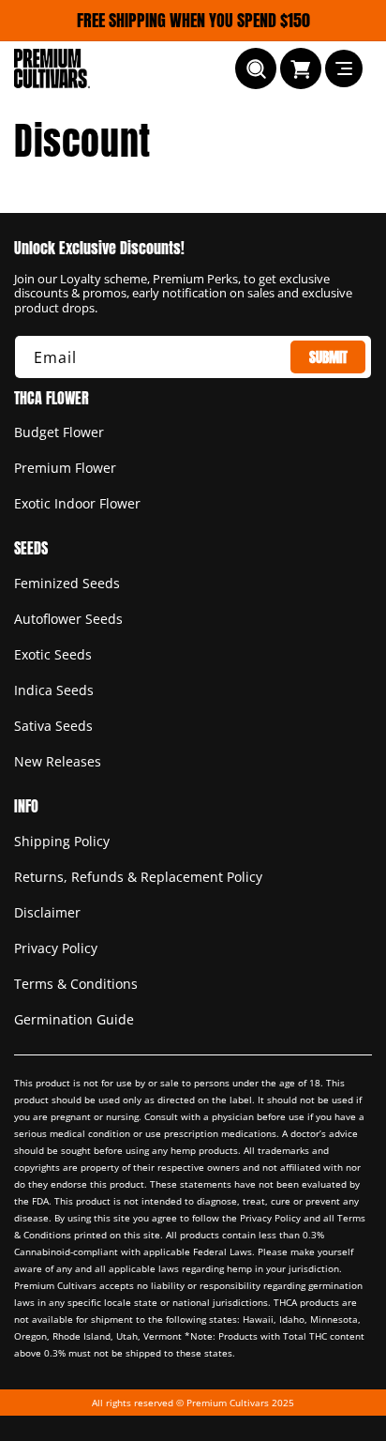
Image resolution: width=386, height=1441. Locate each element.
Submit (328, 357)
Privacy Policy (55, 948)
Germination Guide (74, 1019)
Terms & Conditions (76, 984)
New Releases (57, 761)
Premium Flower (65, 468)
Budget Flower (59, 432)
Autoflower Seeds (68, 619)
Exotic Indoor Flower (77, 503)
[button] (255, 68)
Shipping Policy (62, 841)
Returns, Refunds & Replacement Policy (138, 877)
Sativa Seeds (53, 726)
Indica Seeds (54, 690)
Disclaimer (47, 912)
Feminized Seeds (67, 583)
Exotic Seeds (53, 654)
